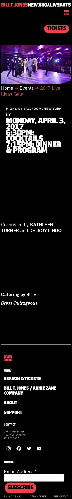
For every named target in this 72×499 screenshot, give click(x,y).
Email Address (20, 471)
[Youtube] (39, 448)
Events (27, 88)
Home (7, 88)
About (10, 403)
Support (13, 413)
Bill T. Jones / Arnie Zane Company (30, 391)
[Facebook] (18, 448)
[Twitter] (28, 448)
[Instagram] (8, 448)
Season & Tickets (22, 379)
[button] (66, 13)
